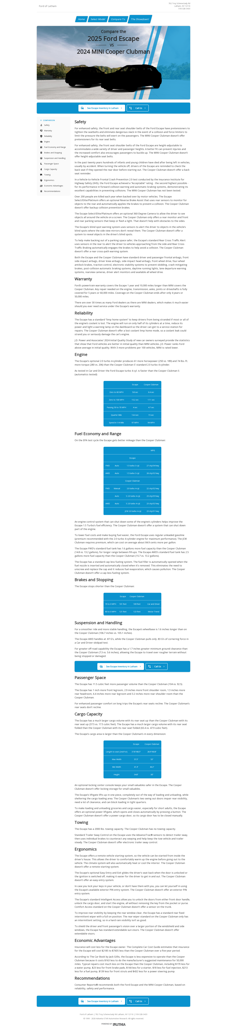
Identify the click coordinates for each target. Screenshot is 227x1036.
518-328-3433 (184, 8)
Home (81, 19)
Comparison (49, 120)
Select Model (98, 19)
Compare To (118, 19)
